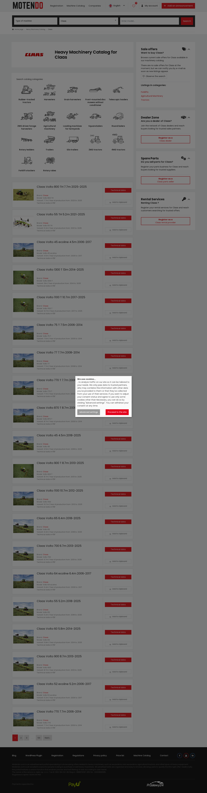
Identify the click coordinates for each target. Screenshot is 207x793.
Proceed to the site (117, 412)
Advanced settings (88, 412)
